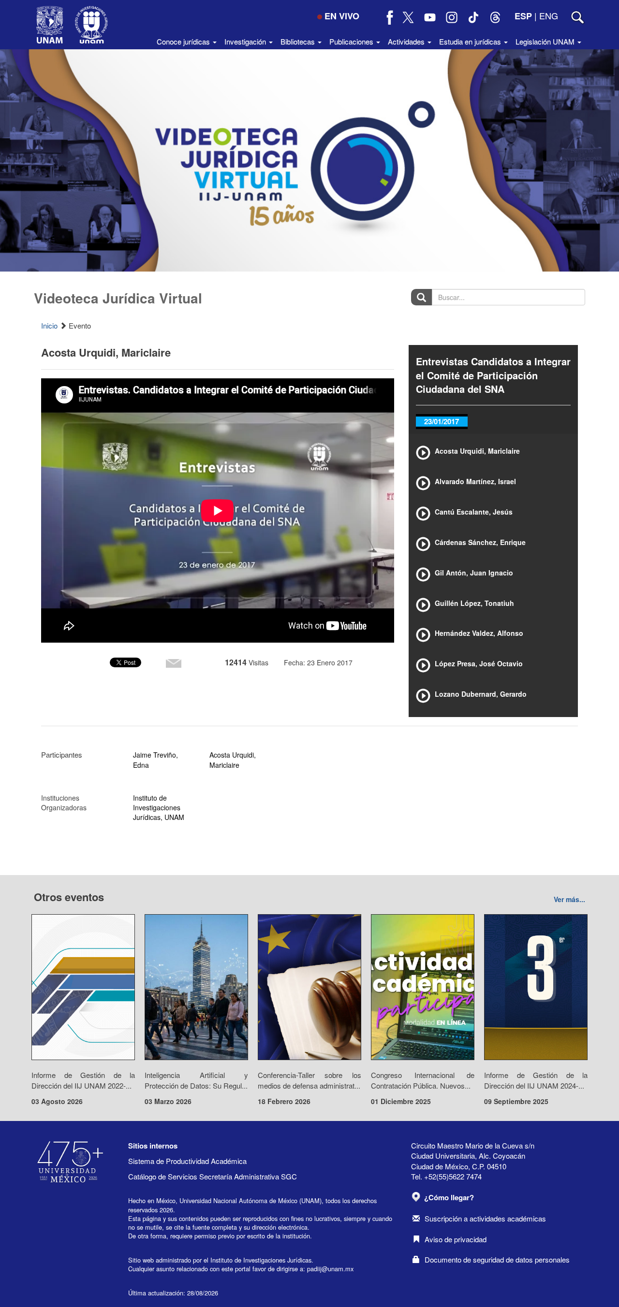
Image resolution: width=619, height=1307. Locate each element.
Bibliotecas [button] (298, 41)
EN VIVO (341, 16)
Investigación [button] (246, 41)
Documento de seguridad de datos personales (497, 1259)
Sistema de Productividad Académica (187, 1161)
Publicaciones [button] (352, 41)
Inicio (49, 325)
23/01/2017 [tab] (441, 421)
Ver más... (569, 899)
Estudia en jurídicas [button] (471, 41)
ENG (548, 15)
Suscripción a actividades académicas (485, 1218)
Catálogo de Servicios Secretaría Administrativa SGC (212, 1176)
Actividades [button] (407, 41)
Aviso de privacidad (455, 1239)
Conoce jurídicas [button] (184, 41)
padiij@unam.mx (330, 1268)
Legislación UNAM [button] (546, 41)
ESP (523, 16)
